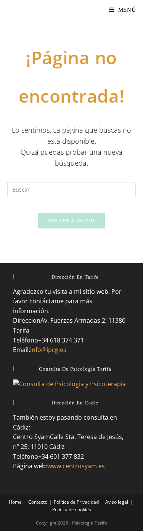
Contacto (37, 502)
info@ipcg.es (48, 350)
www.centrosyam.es (76, 466)
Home (15, 502)
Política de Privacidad (76, 502)
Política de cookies (71, 509)
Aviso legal (116, 502)
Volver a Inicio (71, 220)
